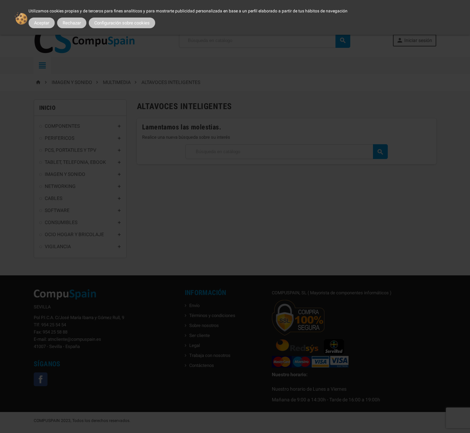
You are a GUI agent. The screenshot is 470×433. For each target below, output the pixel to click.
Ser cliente (199, 335)
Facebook (40, 379)
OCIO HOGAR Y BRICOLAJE (74, 234)
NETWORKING (60, 186)
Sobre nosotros (204, 325)
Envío (194, 305)
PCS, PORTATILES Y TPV (70, 150)
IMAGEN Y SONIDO (65, 174)
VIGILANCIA (58, 246)
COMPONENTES (62, 126)
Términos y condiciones (212, 315)
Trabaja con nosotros (210, 355)
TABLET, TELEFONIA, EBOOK (75, 162)
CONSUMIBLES (61, 222)
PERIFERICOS (59, 138)
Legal (194, 345)
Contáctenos (201, 365)
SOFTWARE (57, 210)
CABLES (53, 198)
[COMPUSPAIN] (85, 39)
